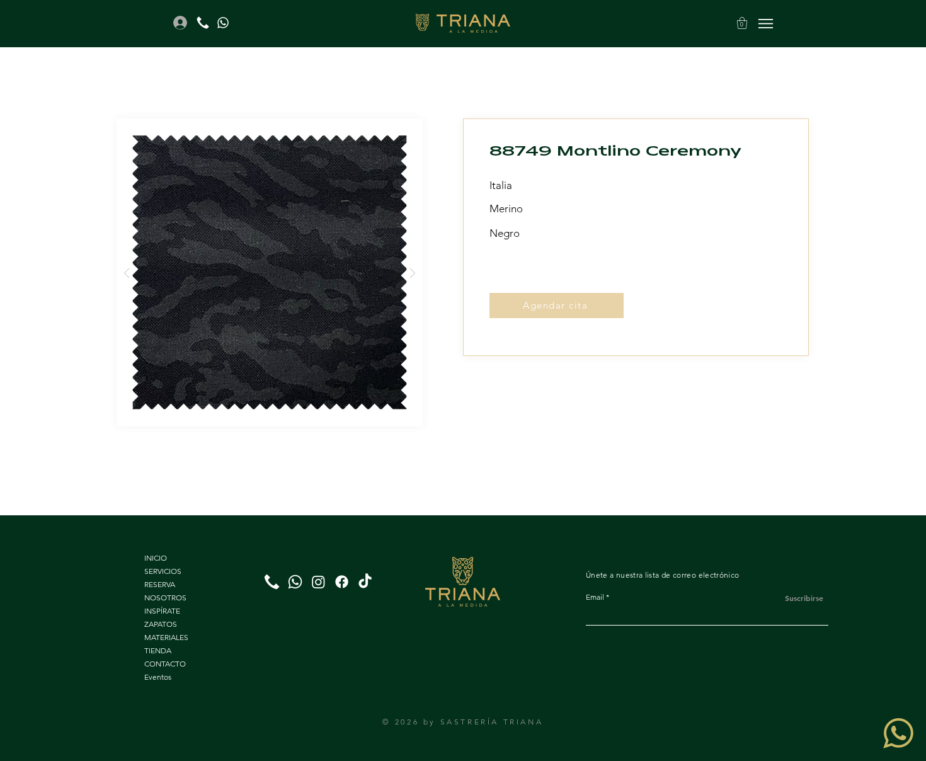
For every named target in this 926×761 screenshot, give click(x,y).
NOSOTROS (165, 597)
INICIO (155, 558)
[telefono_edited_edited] (203, 23)
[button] (742, 23)
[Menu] (765, 23)
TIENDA (157, 650)
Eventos (157, 677)
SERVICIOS (162, 571)
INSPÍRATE (162, 610)
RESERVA (159, 584)
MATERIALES (166, 637)
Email (595, 597)
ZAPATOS (160, 624)
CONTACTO (165, 663)
